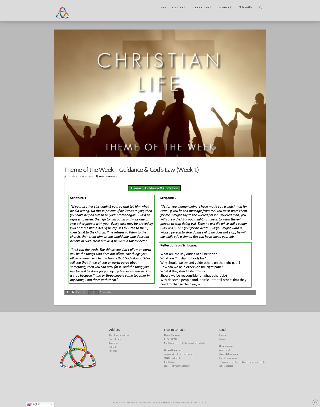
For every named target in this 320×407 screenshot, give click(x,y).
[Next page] (72, 292)
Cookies (222, 339)
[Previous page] (67, 292)
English (35, 404)
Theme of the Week (108, 177)
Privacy (222, 335)
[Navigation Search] (260, 6)
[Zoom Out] (90, 292)
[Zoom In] (96, 292)
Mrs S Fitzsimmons (227, 358)
